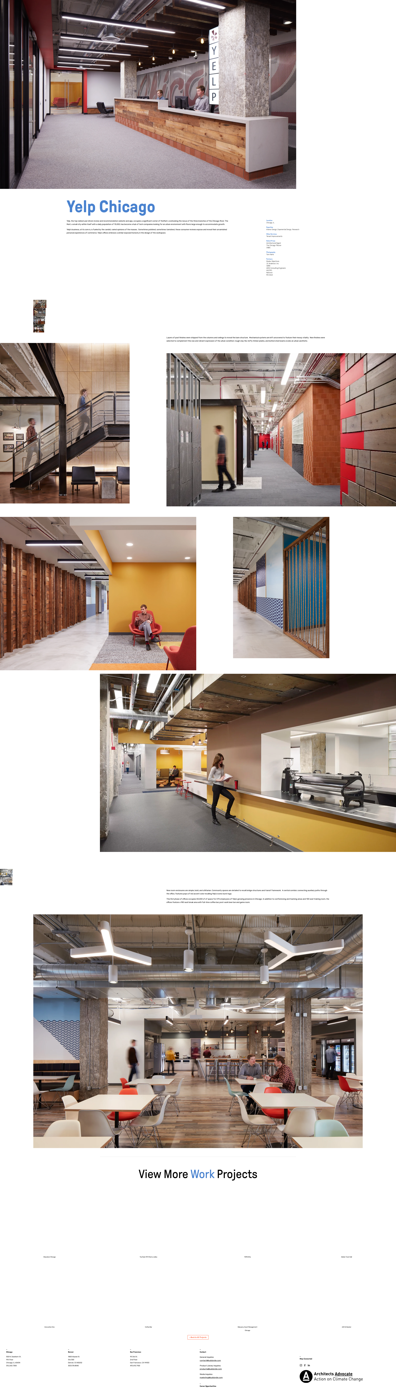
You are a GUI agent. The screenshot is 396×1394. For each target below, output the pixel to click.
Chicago (9, 1352)
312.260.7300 (11, 1366)
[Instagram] (301, 1365)
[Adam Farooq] (305, 1365)
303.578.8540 (73, 1366)
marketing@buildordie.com (211, 1377)
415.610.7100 (135, 1366)
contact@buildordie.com (210, 1360)
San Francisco (135, 1352)
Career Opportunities (208, 1386)
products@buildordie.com (211, 1369)
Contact (203, 1352)
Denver (71, 1352)
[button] (35, 293)
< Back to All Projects (198, 1337)
